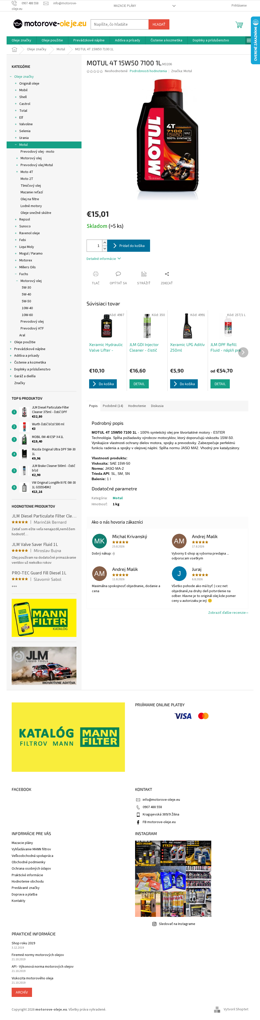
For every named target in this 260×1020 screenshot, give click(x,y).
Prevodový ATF (32, 328)
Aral (22, 335)
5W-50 (26, 301)
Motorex (25, 260)
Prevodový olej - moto (37, 151)
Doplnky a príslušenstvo (32, 369)
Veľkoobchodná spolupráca (32, 855)
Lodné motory (31, 206)
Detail (139, 384)
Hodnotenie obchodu (28, 881)
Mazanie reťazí (32, 192)
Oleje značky (24, 76)
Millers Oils (27, 267)
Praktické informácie (27, 875)
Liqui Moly (26, 246)
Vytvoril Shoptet (236, 1009)
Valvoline (26, 124)
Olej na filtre (30, 199)
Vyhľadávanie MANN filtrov (31, 849)
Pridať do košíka (132, 245)
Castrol (24, 103)
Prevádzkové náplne (29, 349)
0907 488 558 (152, 807)
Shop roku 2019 (23, 943)
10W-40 (27, 308)
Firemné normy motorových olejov (38, 955)
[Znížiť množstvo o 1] (104, 249)
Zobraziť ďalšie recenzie (227, 612)
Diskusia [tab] (157, 406)
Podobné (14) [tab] (113, 406)
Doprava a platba (24, 894)
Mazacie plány (125, 6)
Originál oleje (29, 83)
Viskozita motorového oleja (32, 978)
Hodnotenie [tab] (137, 406)
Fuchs (23, 274)
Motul (23, 144)
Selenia (24, 131)
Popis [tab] (93, 406)
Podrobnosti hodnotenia (148, 71)
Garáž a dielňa (25, 376)
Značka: (181, 71)
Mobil (23, 90)
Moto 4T (27, 172)
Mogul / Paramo (31, 253)
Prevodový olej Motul (37, 165)
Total (23, 110)
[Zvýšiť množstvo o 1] (104, 243)
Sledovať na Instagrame (177, 924)
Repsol (24, 219)
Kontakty (18, 900)
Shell (23, 97)
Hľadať (159, 24)
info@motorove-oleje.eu (161, 799)
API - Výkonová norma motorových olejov (43, 966)
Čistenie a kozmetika (30, 362)
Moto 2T (27, 178)
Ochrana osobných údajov (31, 868)
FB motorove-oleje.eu (159, 822)
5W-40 (26, 294)
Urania (24, 137)
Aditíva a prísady (26, 355)
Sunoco (25, 226)
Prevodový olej (32, 321)
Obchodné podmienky (28, 862)
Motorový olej (31, 158)
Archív (22, 992)
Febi (22, 240)
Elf (21, 117)
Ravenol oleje (29, 233)
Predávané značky (26, 887)
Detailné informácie (101, 258)
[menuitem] (21, 40)
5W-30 (26, 287)
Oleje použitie (25, 342)
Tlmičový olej (31, 185)
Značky (19, 383)
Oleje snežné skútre (36, 212)
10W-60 (27, 315)
